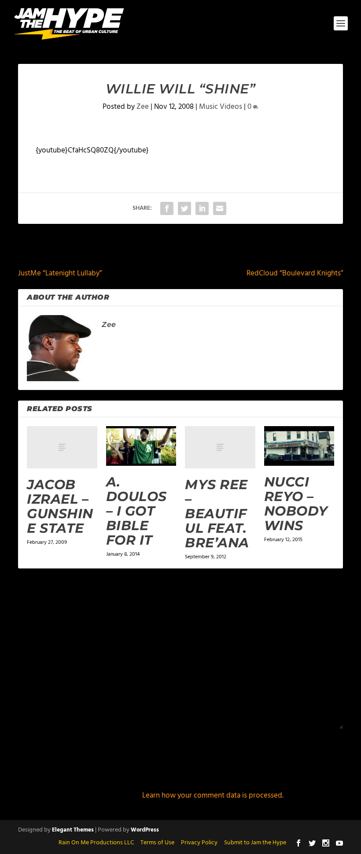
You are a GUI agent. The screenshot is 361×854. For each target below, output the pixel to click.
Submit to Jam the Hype (255, 843)
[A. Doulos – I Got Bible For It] (141, 446)
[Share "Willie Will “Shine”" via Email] (219, 208)
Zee (142, 107)
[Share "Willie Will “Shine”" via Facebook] (167, 208)
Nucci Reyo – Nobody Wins (296, 504)
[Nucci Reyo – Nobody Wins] (299, 446)
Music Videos (220, 107)
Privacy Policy (199, 843)
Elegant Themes (73, 830)
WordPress (145, 830)
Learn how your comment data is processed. (213, 796)
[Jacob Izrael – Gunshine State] (62, 447)
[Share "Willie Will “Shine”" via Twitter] (184, 208)
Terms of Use (157, 843)
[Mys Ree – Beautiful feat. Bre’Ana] (220, 447)
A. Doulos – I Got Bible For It (136, 511)
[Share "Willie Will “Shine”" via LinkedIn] (202, 208)
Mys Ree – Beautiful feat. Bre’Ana (217, 513)
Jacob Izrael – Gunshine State (60, 506)
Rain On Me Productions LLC (96, 843)
